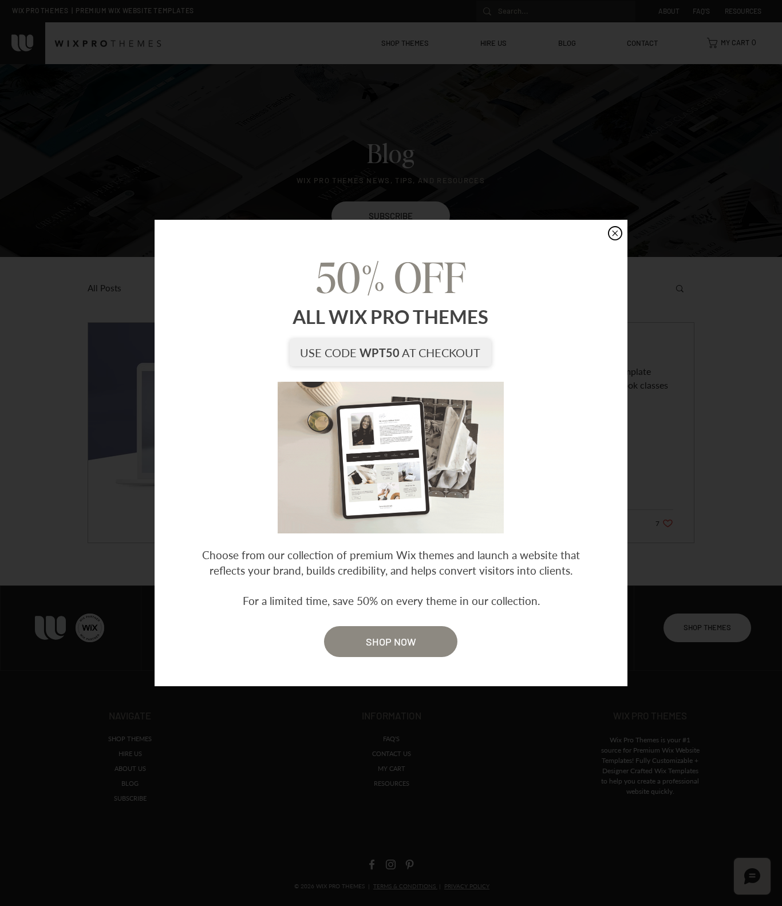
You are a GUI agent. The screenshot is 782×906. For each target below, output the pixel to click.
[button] (615, 233)
